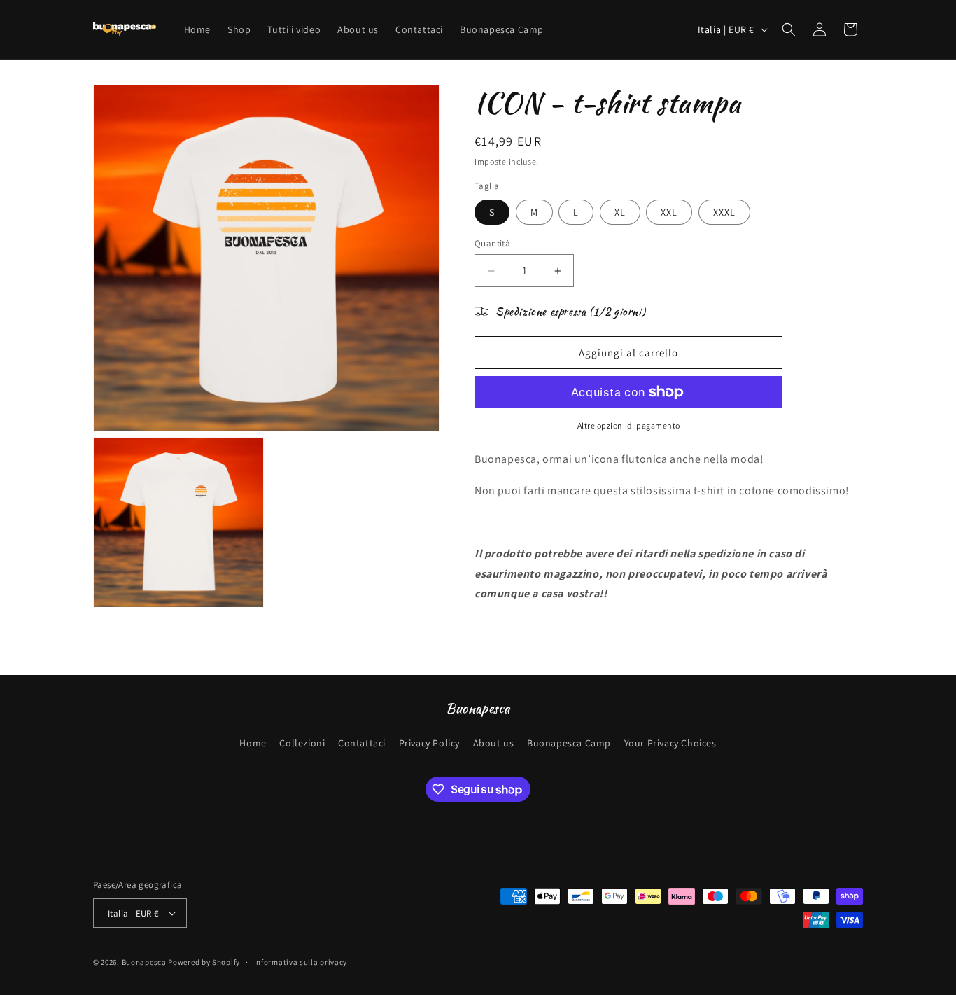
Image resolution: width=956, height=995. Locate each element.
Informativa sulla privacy (301, 962)
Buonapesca (144, 962)
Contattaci (362, 743)
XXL (669, 212)
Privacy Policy (429, 743)
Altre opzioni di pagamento (628, 425)
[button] (788, 29)
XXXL (724, 212)
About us (493, 743)
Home (252, 743)
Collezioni (302, 743)
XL (620, 212)
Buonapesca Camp (569, 743)
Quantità (492, 243)
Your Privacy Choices (670, 743)
